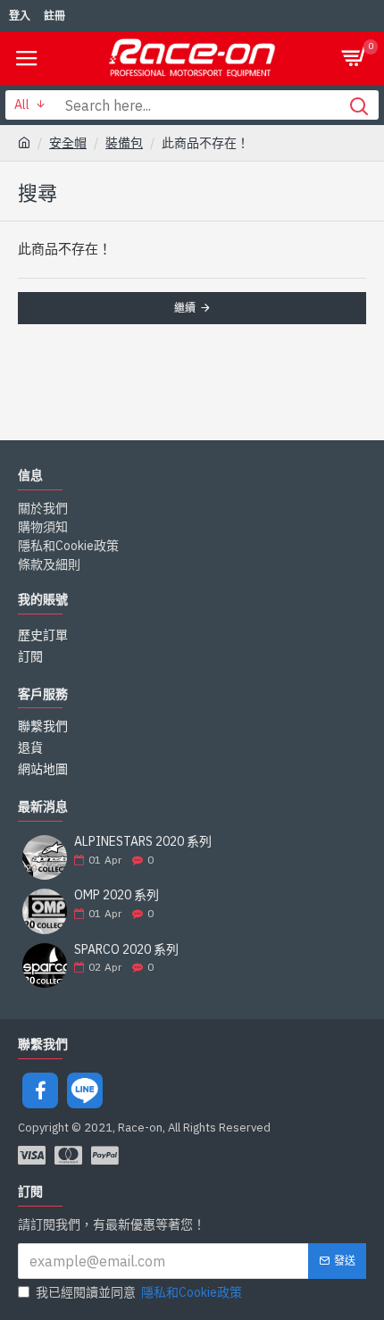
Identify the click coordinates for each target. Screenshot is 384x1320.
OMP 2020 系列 (116, 895)
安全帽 (68, 143)
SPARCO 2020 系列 (126, 950)
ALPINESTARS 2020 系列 (143, 841)
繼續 (185, 307)
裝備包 (124, 143)
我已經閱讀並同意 (139, 1292)
